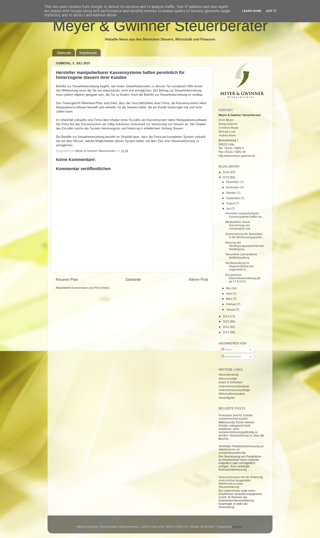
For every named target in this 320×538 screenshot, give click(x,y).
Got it (271, 11)
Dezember (233, 181)
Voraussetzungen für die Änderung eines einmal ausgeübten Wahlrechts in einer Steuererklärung (241, 482)
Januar (231, 309)
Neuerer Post (67, 279)
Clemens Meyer (229, 127)
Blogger (237, 526)
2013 (226, 321)
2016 (226, 172)
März (229, 298)
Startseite (64, 53)
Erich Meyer (226, 119)
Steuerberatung (228, 374)
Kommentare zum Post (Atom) (90, 287)
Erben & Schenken (230, 382)
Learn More (251, 11)
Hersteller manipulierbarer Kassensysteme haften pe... (244, 215)
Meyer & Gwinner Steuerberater (160, 25)
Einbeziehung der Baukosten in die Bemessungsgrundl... (244, 235)
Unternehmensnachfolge (234, 390)
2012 (226, 326)
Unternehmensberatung (234, 386)
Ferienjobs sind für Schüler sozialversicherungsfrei (236, 417)
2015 (226, 177)
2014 (226, 316)
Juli (228, 208)
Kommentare (232, 356)
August (231, 203)
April (229, 293)
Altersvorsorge (228, 378)
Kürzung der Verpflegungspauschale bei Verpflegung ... (244, 246)
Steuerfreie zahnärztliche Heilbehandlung (241, 256)
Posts (228, 349)
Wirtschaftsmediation (232, 393)
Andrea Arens (227, 135)
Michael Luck (227, 131)
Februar (231, 304)
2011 (226, 332)
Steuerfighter (227, 397)
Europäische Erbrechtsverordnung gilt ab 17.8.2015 (242, 278)
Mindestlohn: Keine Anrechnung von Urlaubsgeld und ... (239, 225)
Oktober (231, 192)
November (233, 187)
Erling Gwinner (228, 123)
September (233, 198)
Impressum (88, 53)
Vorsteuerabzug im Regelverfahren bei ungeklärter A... (239, 266)
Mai (228, 288)
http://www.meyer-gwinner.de (237, 155)
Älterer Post (198, 279)
